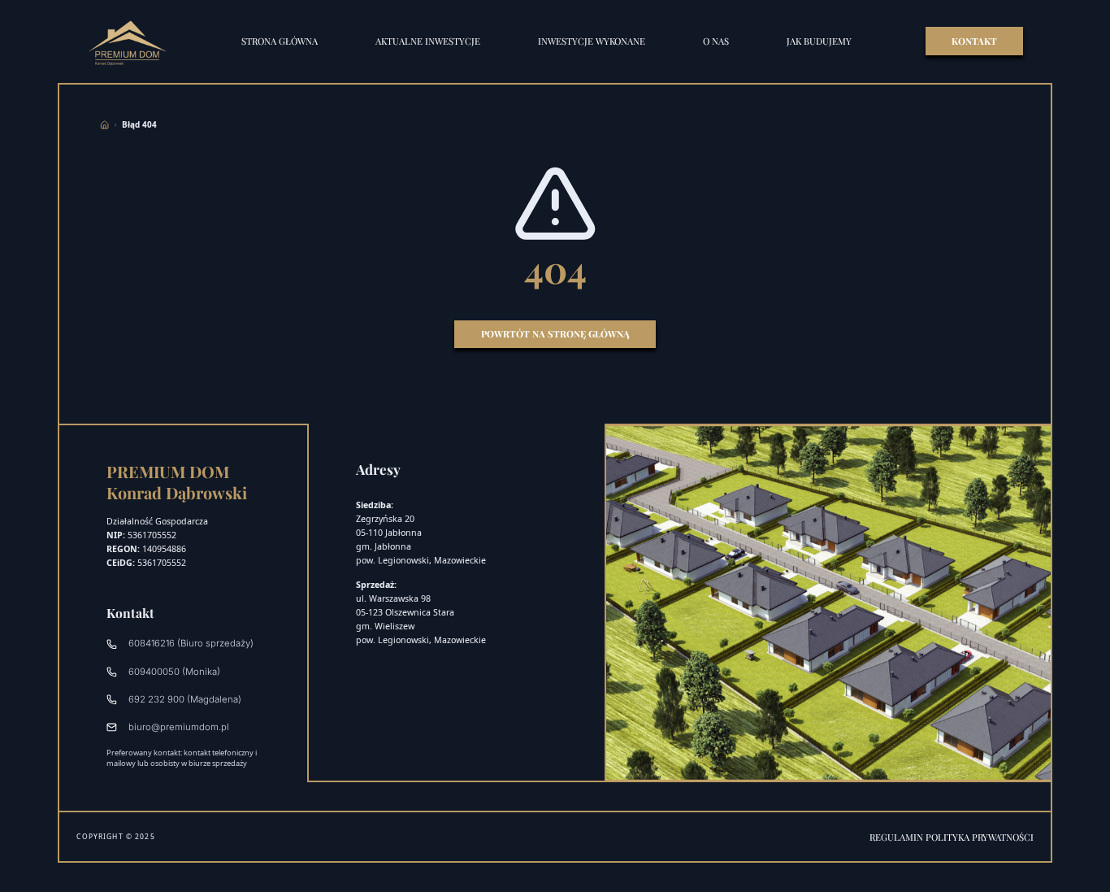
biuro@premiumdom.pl (178, 727)
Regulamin (897, 837)
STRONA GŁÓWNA (279, 41)
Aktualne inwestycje (427, 41)
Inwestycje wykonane (591, 41)
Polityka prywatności (980, 837)
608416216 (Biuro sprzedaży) (191, 643)
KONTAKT (974, 41)
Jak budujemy (819, 41)
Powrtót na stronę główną (555, 334)
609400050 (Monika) (174, 671)
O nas (716, 41)
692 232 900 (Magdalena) (184, 699)
